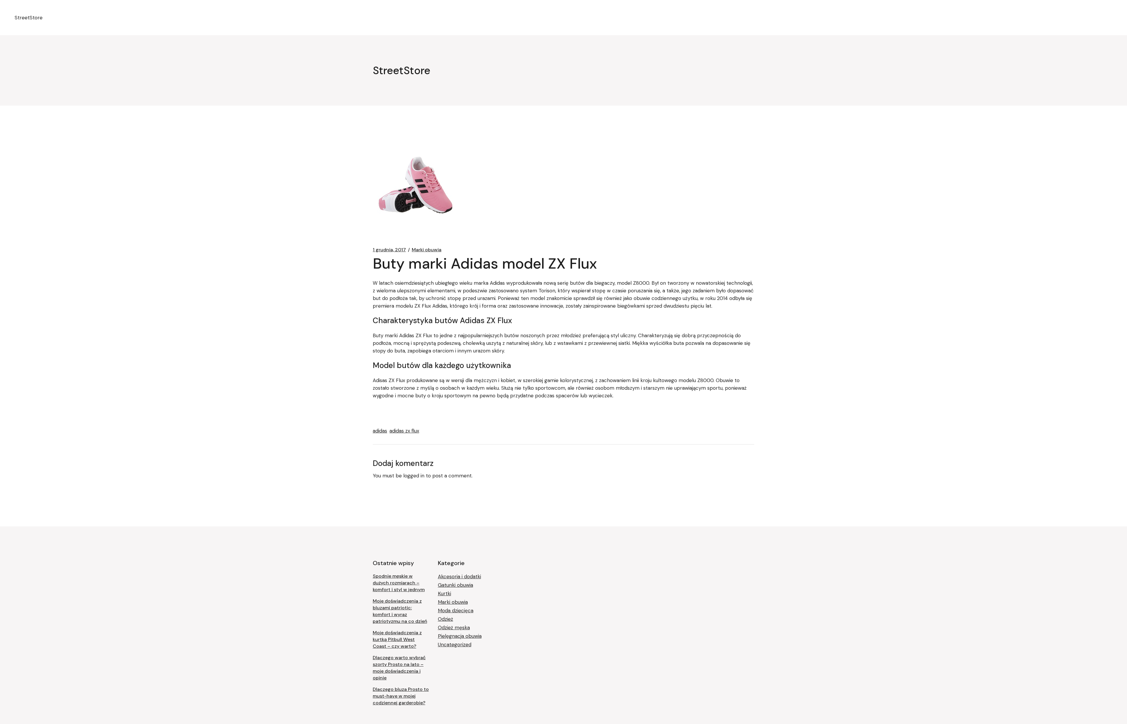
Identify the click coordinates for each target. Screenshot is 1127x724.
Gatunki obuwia (455, 585)
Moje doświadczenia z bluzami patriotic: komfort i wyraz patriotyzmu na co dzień (400, 611)
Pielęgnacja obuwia (460, 636)
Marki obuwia (426, 250)
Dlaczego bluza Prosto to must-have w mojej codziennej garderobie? (401, 696)
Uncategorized (454, 644)
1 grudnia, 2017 (389, 250)
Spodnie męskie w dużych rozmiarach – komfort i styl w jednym (399, 583)
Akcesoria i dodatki (459, 576)
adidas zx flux (404, 431)
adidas (380, 431)
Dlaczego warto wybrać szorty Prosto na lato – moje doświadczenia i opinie (399, 668)
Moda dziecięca (455, 610)
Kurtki (444, 593)
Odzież (445, 619)
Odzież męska (454, 627)
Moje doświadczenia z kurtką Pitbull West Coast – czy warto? (397, 639)
